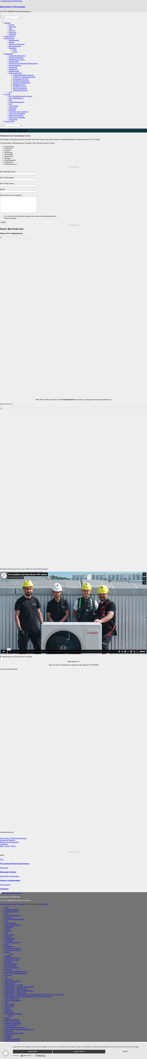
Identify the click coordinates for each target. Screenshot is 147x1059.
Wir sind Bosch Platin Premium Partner (13, 838)
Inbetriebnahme (14, 40)
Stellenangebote (9, 36)
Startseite (7, 23)
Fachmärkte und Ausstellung (18, 112)
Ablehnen (32, 1052)
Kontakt (11, 25)
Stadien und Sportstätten (17, 117)
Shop (14, 50)
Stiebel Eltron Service (20, 90)
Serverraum (12, 108)
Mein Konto (8, 962)
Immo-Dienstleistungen (12, 1041)
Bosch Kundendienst (20, 88)
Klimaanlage (8, 54)
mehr (125, 1052)
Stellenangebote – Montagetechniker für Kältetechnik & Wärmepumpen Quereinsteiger (33, 994)
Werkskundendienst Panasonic (23, 75)
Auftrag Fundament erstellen (14, 1033)
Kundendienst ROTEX (21, 79)
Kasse (6, 944)
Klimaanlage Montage (7, 840)
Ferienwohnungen (15, 65)
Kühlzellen (12, 110)
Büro (10, 100)
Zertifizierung (13, 69)
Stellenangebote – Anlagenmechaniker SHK (19, 987)
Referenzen (12, 32)
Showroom (12, 27)
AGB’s (11, 954)
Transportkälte (13, 106)
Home (6, 908)
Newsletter (8, 1037)
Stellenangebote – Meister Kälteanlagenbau (19, 991)
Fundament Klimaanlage (17, 56)
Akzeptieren (79, 1052)
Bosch (15, 52)
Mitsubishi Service (19, 85)
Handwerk (12, 34)
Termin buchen (9, 121)
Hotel (10, 104)
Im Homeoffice (14, 61)
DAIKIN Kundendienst (21, 81)
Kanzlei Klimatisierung (16, 102)
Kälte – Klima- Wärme (7, 846)
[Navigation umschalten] (1, 15)
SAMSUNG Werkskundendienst (24, 77)
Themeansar (44, 904)
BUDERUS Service (20, 86)
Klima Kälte (4, 868)
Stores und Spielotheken (17, 114)
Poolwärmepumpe (15, 46)
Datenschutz (8, 917)
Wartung (11, 42)
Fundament (12, 48)
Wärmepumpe (9, 38)
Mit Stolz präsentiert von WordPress (12, 904)
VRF (1, 859)
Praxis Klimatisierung (16, 98)
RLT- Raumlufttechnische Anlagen (20, 96)
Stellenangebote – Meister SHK (15, 992)
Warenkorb (8, 1010)
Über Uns (12, 31)
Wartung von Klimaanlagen (9, 842)
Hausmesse (8, 1035)
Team (10, 29)
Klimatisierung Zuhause (17, 59)
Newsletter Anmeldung (12, 1039)
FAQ (10, 92)
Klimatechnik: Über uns (12, 948)
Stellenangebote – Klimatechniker (15, 989)
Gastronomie (13, 119)
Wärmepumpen (14, 876)
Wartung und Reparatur (17, 44)
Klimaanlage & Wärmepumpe (12, 7)
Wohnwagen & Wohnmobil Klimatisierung (23, 63)
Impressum (8, 937)
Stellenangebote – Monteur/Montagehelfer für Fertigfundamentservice (28, 996)
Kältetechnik (13, 67)
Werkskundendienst (15, 73)
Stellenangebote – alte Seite (13, 985)
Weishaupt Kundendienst (21, 83)
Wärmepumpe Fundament (13, 1014)
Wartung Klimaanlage (16, 58)
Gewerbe (7, 94)
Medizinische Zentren (16, 115)
